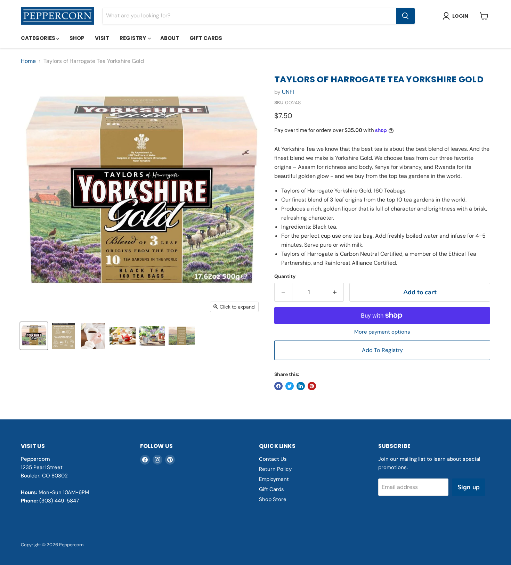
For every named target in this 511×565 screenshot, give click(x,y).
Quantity (284, 276)
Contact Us (273, 459)
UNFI (288, 92)
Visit (102, 38)
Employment (274, 479)
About (169, 38)
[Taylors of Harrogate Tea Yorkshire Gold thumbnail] (34, 336)
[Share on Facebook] (278, 386)
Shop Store (272, 499)
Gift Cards (205, 38)
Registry (133, 38)
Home (28, 61)
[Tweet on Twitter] (289, 386)
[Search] (405, 16)
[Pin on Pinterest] (312, 386)
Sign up (468, 487)
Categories (38, 38)
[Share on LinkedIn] (301, 386)
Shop (77, 38)
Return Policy (275, 469)
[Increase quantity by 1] (335, 292)
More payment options (382, 332)
